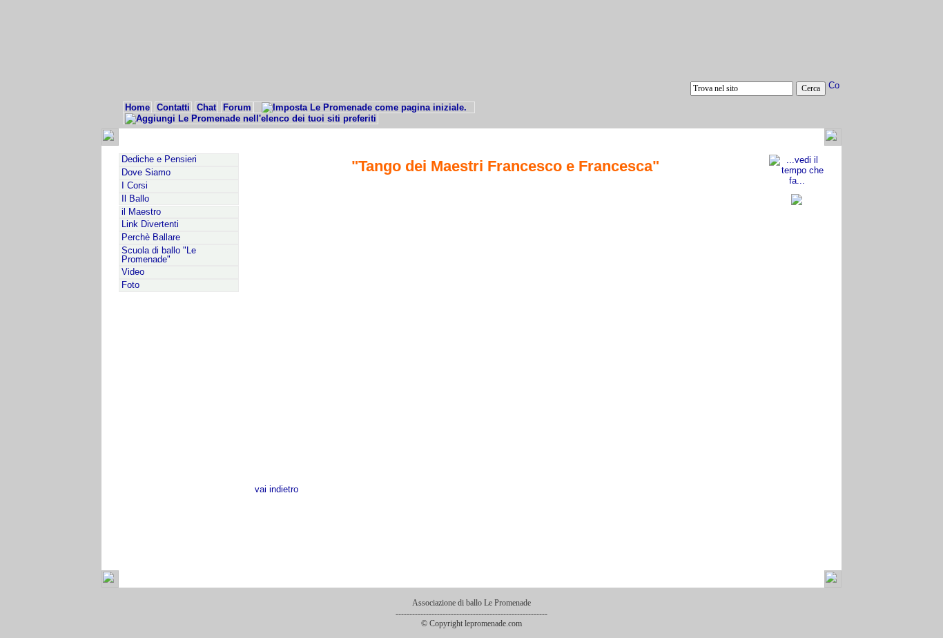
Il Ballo (135, 199)
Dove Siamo (146, 172)
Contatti (173, 107)
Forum (237, 107)
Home (137, 107)
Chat (206, 107)
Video (132, 272)
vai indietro (276, 489)
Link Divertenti (150, 224)
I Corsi (134, 186)
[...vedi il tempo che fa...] (796, 180)
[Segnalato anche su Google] (796, 202)
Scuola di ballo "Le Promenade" (158, 255)
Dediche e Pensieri (159, 159)
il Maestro (141, 212)
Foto (130, 285)
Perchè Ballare (150, 237)
